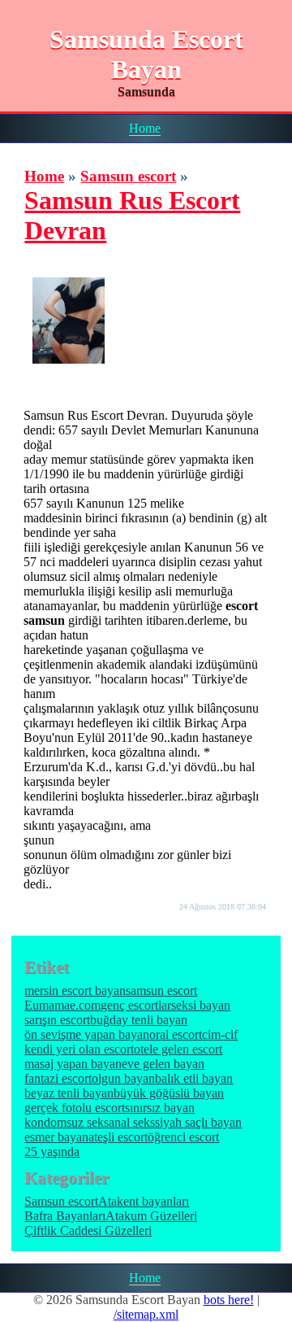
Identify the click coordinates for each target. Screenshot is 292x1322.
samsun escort (161, 990)
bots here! (229, 1300)
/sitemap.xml (146, 1314)
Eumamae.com (62, 1005)
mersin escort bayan (75, 990)
